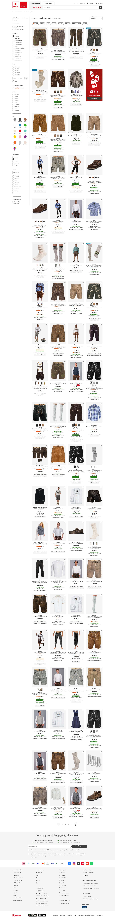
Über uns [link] (86, 875)
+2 (80, 91)
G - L (38, 877)
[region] (21, 107)
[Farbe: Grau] (91, 49)
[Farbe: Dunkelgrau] (97, 383)
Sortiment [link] (63, 880)
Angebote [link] (63, 872)
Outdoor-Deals (17, 872)
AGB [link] (75, 915)
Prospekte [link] (63, 875)
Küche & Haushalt (18, 880)
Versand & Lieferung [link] (42, 903)
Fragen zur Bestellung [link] (42, 893)
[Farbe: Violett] (78, 91)
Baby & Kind (17, 882)
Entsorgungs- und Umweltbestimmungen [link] (86, 915)
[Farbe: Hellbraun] (94, 49)
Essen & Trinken (17, 898)
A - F (38, 875)
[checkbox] (20, 27)
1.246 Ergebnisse (56, 18)
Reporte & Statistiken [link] (88, 872)
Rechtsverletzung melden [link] (43, 906)
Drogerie (16, 890)
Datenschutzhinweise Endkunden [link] (91, 888)
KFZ (15, 895)
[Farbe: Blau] (75, 91)
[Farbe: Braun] (72, 91)
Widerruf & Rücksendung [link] (43, 895)
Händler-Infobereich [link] (65, 903)
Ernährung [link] (63, 890)
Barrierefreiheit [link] (99, 915)
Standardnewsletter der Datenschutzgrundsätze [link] (38, 850)
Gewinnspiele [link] (64, 887)
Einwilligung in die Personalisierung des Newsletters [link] (39, 854)
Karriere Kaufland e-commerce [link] (91, 898)
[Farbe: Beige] (37, 265)
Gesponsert (70, 132)
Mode (15, 887)
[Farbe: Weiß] (94, 466)
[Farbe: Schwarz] (95, 177)
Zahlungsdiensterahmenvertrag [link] (91, 883)
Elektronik (16, 875)
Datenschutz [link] (69, 915)
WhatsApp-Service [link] (65, 895)
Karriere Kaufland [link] (88, 896)
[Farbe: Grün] (40, 265)
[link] (48, 3)
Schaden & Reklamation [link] (42, 901)
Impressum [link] (55, 915)
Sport (15, 892)
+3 (98, 543)
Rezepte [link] (62, 882)
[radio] (20, 36)
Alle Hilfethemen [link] (41, 890)
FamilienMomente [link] (65, 892)
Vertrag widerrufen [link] (41, 898)
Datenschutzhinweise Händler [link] (90, 885)
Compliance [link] (62, 915)
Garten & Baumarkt (18, 877)
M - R (38, 880)
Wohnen (16, 885)
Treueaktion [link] (63, 885)
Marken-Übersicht (18, 900)
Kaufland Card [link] (64, 877)
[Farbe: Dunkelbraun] (97, 49)
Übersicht (39, 872)
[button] (35, 23)
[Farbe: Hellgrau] (94, 383)
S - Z (38, 882)
